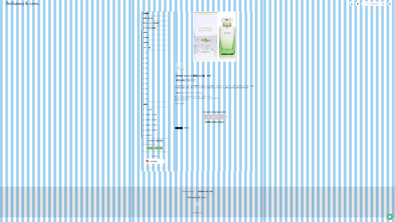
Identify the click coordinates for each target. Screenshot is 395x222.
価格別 (145, 104)
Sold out (214, 117)
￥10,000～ (148, 135)
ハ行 (146, 78)
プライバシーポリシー (188, 191)
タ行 (146, 68)
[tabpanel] (214, 37)
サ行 (146, 63)
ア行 (146, 53)
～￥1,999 (148, 109)
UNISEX (146, 42)
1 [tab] (179, 67)
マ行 (146, 83)
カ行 (146, 58)
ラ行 (146, 94)
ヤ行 (146, 89)
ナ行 (146, 73)
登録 (154, 148)
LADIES (146, 37)
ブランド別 (147, 47)
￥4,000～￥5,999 (151, 120)
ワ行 (146, 99)
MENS (145, 32)
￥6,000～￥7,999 (151, 125)
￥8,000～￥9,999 (151, 130)
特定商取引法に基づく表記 (205, 191)
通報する (187, 128)
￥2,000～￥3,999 (151, 115)
